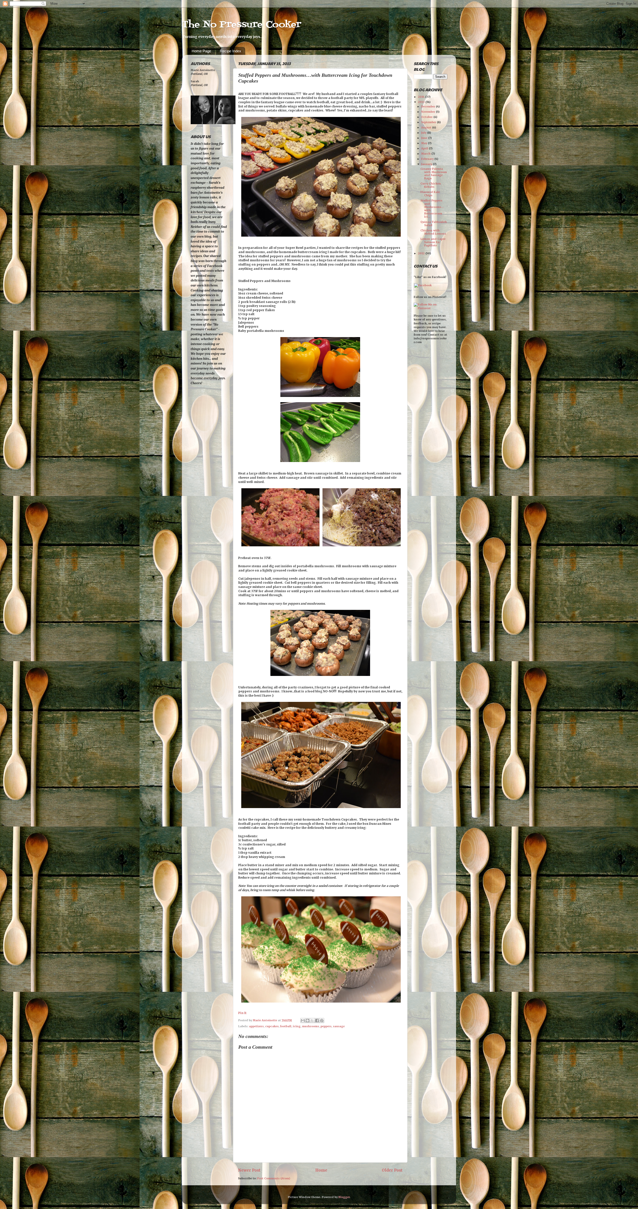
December (428, 106)
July (424, 132)
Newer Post (249, 1170)
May (424, 143)
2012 (421, 253)
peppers (325, 1026)
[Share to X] (312, 1020)
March (426, 153)
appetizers (256, 1026)
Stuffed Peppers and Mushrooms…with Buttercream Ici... (432, 208)
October (427, 117)
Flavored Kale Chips (430, 193)
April (425, 148)
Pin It (242, 1013)
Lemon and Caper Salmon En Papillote (433, 242)
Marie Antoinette (265, 1020)
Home (321, 1170)
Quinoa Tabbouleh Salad (433, 223)
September (429, 122)
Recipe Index (230, 51)
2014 (421, 96)
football (285, 1026)
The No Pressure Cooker (241, 25)
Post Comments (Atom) (273, 1178)
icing (297, 1026)
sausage (339, 1026)
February (427, 159)
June (424, 138)
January (427, 164)
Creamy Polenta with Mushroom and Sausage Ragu (433, 173)
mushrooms (310, 1026)
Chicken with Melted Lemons (433, 232)
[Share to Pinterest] (321, 1020)
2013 (421, 102)
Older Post (392, 1170)
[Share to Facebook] (317, 1020)
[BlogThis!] (307, 1020)
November (428, 111)
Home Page (201, 51)
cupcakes (272, 1026)
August (426, 127)
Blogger (344, 1197)
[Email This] (302, 1020)
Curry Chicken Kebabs (430, 185)
